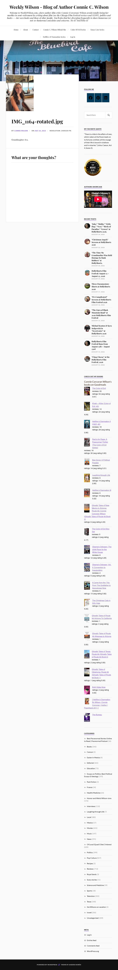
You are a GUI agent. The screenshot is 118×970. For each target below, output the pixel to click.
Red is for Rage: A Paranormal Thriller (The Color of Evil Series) (100, 443)
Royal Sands (91, 874)
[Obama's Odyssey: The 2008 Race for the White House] (88, 549)
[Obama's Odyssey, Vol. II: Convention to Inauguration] (88, 567)
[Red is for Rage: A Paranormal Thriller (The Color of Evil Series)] (88, 442)
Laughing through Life (101, 475)
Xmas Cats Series (97, 29)
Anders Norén (75, 965)
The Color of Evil (99, 388)
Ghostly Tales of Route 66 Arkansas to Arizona (101, 634)
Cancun (90, 752)
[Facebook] (90, 97)
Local (89, 817)
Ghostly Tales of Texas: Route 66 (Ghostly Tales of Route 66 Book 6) (102, 654)
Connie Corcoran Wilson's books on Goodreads (98, 383)
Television (91, 896)
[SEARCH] (108, 115)
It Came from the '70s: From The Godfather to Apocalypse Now (101, 585)
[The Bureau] (88, 717)
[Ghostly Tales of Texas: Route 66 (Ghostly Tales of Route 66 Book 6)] (88, 654)
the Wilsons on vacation (96, 907)
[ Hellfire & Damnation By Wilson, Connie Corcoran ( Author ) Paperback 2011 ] (97, 703)
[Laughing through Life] (88, 478)
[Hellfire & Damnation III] (88, 493)
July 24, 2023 (40, 131)
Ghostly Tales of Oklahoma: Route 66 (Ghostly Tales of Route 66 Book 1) (101, 673)
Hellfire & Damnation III (101, 490)
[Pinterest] (98, 97)
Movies (90, 828)
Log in (89, 935)
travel (89, 912)
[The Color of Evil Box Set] (88, 532)
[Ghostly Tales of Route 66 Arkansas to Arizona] (88, 636)
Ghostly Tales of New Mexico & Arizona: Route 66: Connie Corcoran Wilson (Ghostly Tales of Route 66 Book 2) (97, 512)
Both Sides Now (98, 687)
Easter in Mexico (93, 757)
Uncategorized (93, 918)
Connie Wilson (21, 131)
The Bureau (97, 714)
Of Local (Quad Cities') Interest (99, 844)
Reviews (90, 869)
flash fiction (91, 782)
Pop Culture (92, 858)
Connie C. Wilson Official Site (54, 29)
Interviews (91, 806)
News (89, 839)
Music (89, 833)
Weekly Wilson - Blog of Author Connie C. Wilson (59, 7)
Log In (72, 37)
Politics (90, 852)
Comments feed (93, 946)
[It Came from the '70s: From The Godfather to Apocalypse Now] (88, 585)
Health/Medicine (93, 793)
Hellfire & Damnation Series (54, 37)
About (25, 29)
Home (16, 29)
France (89, 787)
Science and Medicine (95, 885)
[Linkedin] (105, 97)
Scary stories (92, 880)
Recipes (90, 863)
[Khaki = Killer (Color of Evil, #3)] (88, 406)
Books (89, 746)
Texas (89, 901)
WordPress (52, 965)
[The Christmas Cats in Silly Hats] (88, 603)
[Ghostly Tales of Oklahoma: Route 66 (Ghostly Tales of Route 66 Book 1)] (88, 672)
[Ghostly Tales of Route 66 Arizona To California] (88, 618)
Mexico (90, 823)
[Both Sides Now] (88, 690)
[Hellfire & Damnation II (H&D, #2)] (88, 424)
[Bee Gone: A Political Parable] (88, 463)
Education (91, 768)
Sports (89, 891)
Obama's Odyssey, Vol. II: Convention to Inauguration (101, 567)
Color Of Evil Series (78, 29)
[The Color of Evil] (88, 391)
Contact (35, 29)
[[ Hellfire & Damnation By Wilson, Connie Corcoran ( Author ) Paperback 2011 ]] (88, 701)
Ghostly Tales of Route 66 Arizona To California (102, 617)
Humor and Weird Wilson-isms (99, 798)
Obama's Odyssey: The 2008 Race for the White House (101, 549)
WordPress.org (93, 951)
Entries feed (91, 940)
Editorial (90, 763)
